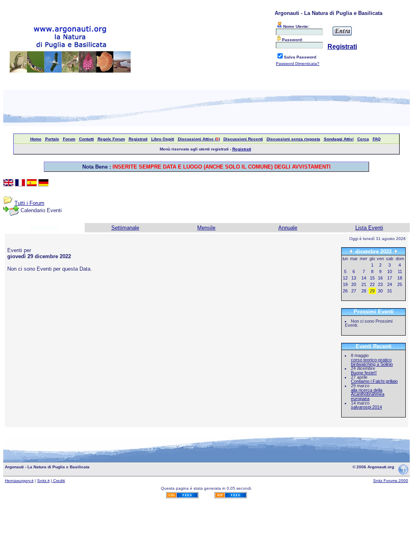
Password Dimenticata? (297, 63)
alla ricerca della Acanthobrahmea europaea (367, 394)
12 (345, 278)
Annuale (287, 228)
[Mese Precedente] (351, 251)
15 (372, 278)
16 (380, 278)
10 (389, 271)
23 (380, 284)
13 (353, 278)
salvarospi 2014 (366, 407)
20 (353, 284)
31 (389, 290)
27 (353, 290)
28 (363, 290)
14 (363, 278)
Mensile (206, 228)
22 (372, 284)
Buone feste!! (364, 372)
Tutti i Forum (29, 203)
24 (389, 284)
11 (400, 271)
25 (399, 284)
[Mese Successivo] (396, 251)
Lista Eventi (369, 228)
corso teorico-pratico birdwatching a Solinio (372, 362)
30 (380, 290)
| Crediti (58, 480)
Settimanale (125, 228)
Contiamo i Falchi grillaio (374, 381)
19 (345, 284)
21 (363, 284)
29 (372, 290)
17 (389, 278)
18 (399, 278)
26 (345, 290)
